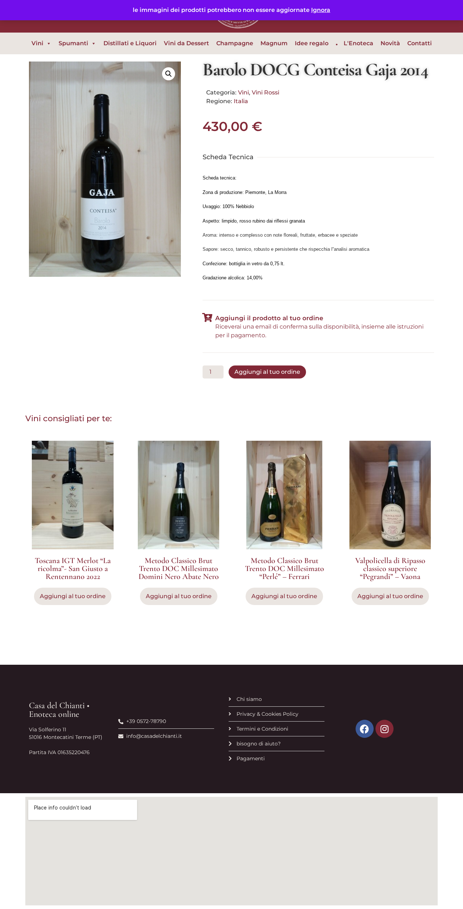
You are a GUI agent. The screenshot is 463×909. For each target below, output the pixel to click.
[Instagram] (384, 729)
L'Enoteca (358, 43)
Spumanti (73, 43)
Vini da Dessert (186, 43)
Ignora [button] (320, 10)
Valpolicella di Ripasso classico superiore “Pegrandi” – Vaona (390, 568)
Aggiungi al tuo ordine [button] (73, 596)
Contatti (419, 43)
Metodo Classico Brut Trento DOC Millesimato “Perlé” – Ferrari (284, 568)
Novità (390, 43)
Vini (37, 43)
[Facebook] (365, 729)
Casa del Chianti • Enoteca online (59, 709)
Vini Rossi (265, 92)
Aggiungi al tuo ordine (267, 371)
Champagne (234, 43)
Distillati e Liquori (130, 43)
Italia (241, 101)
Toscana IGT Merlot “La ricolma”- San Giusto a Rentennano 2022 (73, 568)
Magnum (274, 43)
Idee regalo (311, 43)
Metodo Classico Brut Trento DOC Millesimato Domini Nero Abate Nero (179, 568)
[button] (168, 73)
